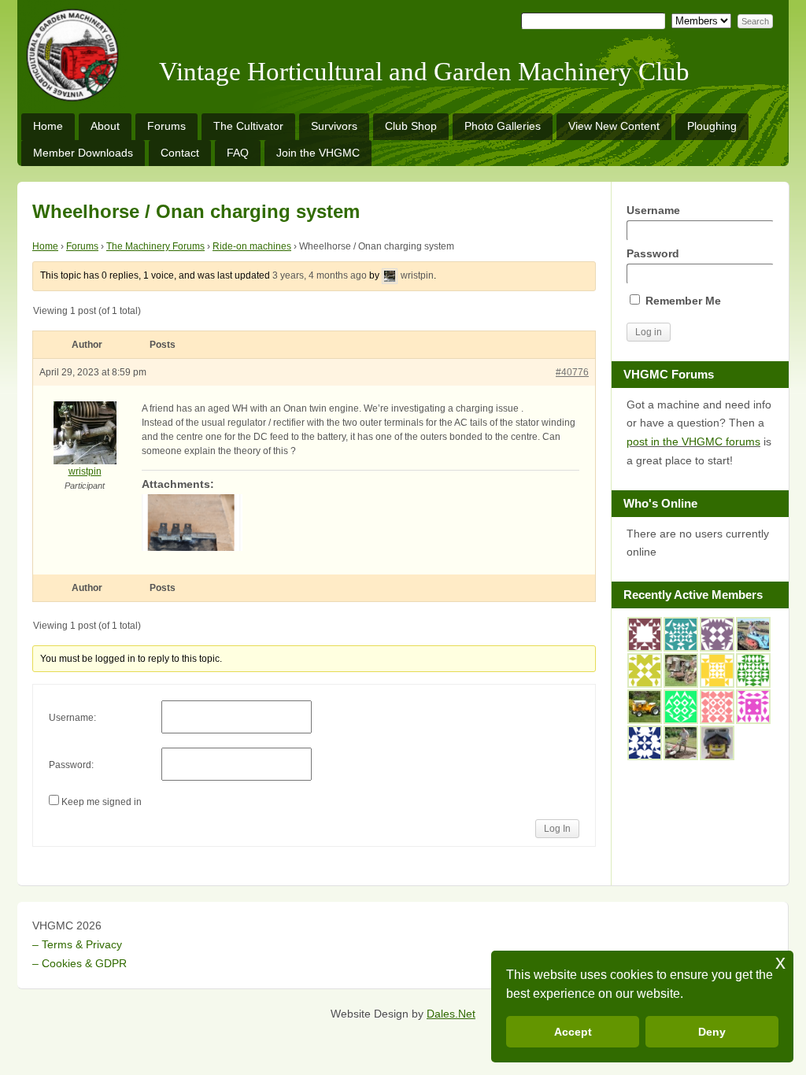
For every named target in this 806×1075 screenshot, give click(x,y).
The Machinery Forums (155, 246)
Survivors (334, 126)
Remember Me (681, 300)
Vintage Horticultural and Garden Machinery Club (424, 71)
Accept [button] (573, 1031)
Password (653, 253)
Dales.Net (451, 1013)
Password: (71, 764)
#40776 (572, 372)
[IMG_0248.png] (360, 522)
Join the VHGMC (318, 152)
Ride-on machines (252, 246)
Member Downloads (83, 152)
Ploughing (712, 126)
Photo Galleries (502, 126)
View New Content (614, 126)
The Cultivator (248, 126)
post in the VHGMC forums (693, 441)
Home (48, 126)
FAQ (238, 152)
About (105, 126)
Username (653, 210)
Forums (166, 126)
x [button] (780, 962)
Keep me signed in (101, 801)
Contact (180, 152)
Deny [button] (712, 1031)
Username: (72, 717)
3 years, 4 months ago (319, 275)
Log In (557, 828)
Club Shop (411, 126)
